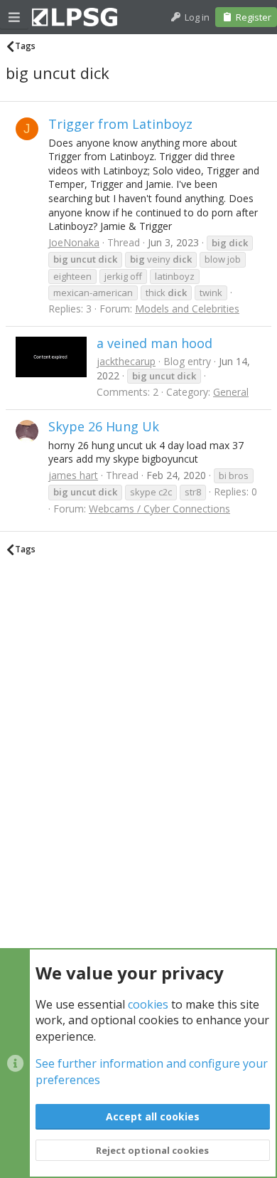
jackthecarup (126, 361)
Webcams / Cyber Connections (159, 508)
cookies (148, 1004)
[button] (14, 17)
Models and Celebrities (187, 308)
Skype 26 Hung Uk (103, 426)
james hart (73, 475)
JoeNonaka (73, 242)
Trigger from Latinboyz (120, 123)
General (231, 392)
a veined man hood (154, 343)
